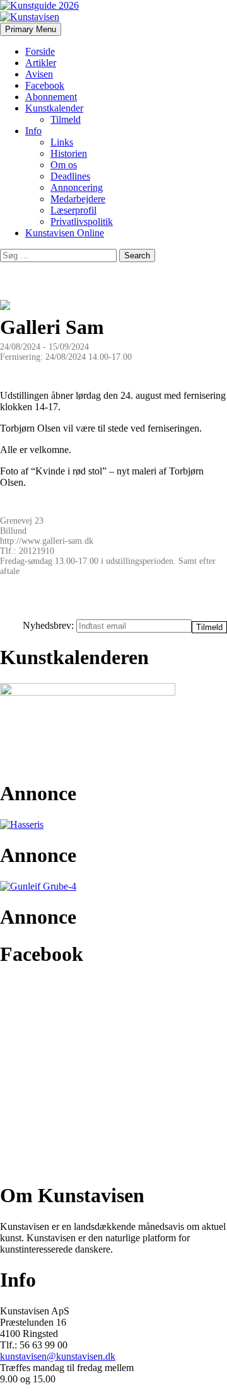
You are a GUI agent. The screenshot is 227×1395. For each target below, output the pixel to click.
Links (61, 142)
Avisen (39, 74)
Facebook (44, 85)
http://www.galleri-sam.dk (46, 541)
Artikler (40, 62)
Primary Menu (30, 29)
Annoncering (76, 187)
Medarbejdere (77, 198)
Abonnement (51, 96)
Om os (63, 164)
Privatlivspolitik (81, 221)
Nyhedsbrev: (49, 625)
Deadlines (70, 176)
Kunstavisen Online (64, 232)
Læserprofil (73, 210)
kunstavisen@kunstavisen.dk (57, 1356)
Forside (40, 51)
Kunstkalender (54, 108)
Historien (68, 153)
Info (33, 130)
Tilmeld (65, 119)
